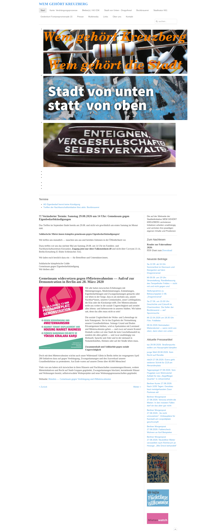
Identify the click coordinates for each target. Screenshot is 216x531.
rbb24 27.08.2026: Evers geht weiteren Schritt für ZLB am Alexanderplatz (161, 362)
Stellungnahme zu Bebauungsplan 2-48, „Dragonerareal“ (157, 294)
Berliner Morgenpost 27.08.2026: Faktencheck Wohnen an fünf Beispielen (159, 429)
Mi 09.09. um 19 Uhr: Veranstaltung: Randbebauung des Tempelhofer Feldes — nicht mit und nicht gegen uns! (162, 281)
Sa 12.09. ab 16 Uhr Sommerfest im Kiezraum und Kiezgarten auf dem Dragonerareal (161, 268)
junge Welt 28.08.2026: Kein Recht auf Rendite (160, 353)
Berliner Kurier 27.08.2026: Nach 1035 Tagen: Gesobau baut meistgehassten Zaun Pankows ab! (160, 387)
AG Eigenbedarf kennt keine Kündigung (61, 204)
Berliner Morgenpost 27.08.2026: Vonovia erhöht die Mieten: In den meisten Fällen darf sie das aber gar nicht (161, 401)
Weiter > (137, 387)
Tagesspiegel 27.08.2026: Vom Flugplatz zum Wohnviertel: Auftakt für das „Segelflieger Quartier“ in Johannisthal (161, 374)
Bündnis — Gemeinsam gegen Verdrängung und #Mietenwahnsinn (79, 379)
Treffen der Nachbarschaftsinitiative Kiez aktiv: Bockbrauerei (71, 207)
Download (167, 250)
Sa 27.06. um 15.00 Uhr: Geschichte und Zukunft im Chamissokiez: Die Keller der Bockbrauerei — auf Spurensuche (160, 307)
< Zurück (43, 387)
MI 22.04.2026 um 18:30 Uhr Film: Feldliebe (160, 319)
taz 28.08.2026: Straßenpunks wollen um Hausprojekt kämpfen (162, 346)
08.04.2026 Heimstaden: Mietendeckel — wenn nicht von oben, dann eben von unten (161, 328)
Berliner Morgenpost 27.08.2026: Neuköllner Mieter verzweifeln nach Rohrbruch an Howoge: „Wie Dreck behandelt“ (162, 441)
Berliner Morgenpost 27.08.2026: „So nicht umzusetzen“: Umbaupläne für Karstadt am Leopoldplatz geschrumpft (161, 416)
